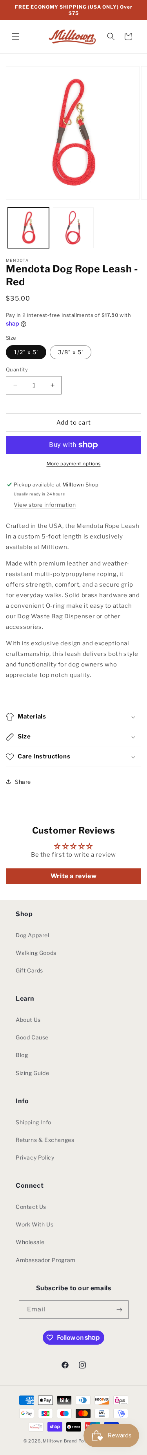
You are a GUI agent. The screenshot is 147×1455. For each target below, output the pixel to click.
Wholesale (30, 1242)
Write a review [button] (73, 876)
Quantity (17, 369)
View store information (45, 504)
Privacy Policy (35, 1157)
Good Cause (32, 1037)
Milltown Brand (60, 1441)
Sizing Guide (32, 1073)
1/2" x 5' (26, 352)
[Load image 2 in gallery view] (73, 228)
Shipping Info (33, 1122)
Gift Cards (29, 970)
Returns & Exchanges (45, 1139)
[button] (15, 36)
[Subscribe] (119, 1309)
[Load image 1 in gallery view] (28, 228)
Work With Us (34, 1224)
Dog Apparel (32, 935)
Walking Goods (36, 952)
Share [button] (23, 781)
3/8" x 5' (70, 352)
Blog (22, 1055)
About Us (28, 1019)
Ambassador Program (46, 1260)
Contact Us (31, 1206)
